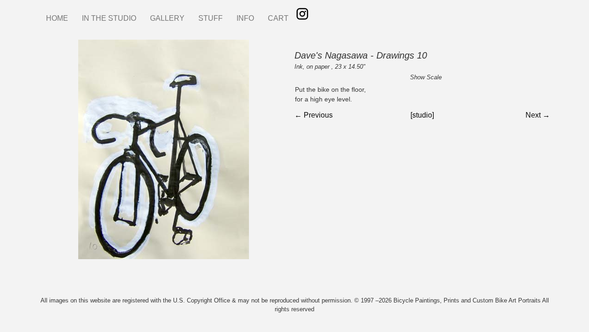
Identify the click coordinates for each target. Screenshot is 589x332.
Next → (537, 115)
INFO (245, 18)
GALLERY (167, 18)
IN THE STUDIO (109, 18)
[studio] (422, 115)
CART (278, 18)
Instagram (302, 14)
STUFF (210, 18)
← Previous (313, 115)
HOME (57, 18)
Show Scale (426, 77)
